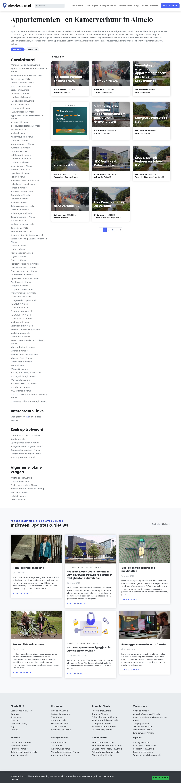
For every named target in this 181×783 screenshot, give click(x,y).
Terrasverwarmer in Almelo (24, 271)
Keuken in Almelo (19, 133)
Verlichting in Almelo (21, 336)
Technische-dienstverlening (84, 567)
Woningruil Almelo (141, 742)
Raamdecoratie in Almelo (23, 191)
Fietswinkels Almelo (60, 714)
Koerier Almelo (18, 439)
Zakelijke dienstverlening (82, 643)
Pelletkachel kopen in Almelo (25, 180)
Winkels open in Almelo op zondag (27, 488)
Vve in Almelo (17, 365)
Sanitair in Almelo (19, 202)
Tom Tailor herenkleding (28, 568)
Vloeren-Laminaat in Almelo (24, 354)
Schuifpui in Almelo (20, 209)
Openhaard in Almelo (21, 173)
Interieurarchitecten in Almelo (25, 125)
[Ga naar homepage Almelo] (16, 5)
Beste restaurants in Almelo (24, 485)
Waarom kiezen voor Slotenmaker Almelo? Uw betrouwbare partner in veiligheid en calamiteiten (89, 575)
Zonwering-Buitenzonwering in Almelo (29, 401)
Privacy (14, 729)
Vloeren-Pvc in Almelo (21, 358)
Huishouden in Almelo (21, 104)
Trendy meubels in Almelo (23, 293)
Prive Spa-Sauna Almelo (144, 745)
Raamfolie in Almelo (20, 195)
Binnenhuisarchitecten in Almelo (26, 75)
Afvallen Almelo (58, 726)
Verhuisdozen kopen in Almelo (25, 329)
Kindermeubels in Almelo (23, 136)
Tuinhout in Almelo (19, 303)
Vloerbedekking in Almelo (23, 347)
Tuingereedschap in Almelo (24, 300)
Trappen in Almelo (20, 285)
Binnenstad (32, 49)
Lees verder (21, 593)
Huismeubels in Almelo (21, 108)
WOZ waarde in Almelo (22, 390)
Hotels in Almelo (18, 496)
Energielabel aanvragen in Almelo (27, 446)
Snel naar (76, 5)
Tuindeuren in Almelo (21, 296)
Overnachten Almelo (143, 726)
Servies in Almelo (19, 220)
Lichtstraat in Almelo (21, 158)
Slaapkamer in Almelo (21, 231)
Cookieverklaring (19, 723)
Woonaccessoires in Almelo (24, 383)
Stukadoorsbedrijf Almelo (104, 726)
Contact (154, 5)
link (27, 416)
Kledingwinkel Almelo (61, 748)
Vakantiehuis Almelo (142, 729)
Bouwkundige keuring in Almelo (25, 450)
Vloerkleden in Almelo (21, 361)
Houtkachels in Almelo (21, 97)
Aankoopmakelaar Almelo (23, 457)
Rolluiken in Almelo (20, 198)
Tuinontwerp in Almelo (21, 318)
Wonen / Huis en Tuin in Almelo (25, 65)
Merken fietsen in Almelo (28, 644)
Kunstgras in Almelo (20, 147)
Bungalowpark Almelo (143, 733)
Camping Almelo (141, 723)
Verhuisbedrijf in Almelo (22, 325)
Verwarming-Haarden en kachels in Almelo (28, 342)
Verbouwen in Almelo (21, 322)
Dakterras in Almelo (20, 79)
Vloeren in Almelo (19, 350)
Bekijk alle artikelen (160, 524)
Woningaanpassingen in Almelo (26, 372)
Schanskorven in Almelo (22, 206)
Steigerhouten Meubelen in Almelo (27, 235)
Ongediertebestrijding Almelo (147, 755)
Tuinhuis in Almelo (19, 307)
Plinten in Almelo (19, 187)
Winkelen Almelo (141, 710)
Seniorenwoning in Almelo (23, 217)
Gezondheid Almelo (60, 723)
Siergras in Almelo (19, 228)
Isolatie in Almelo (19, 129)
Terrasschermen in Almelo (23, 267)
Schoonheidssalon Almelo (104, 717)
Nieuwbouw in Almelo (21, 169)
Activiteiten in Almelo (21, 481)
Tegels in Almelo (18, 256)
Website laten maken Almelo (65, 752)
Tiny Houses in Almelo (21, 282)
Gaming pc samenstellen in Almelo (143, 644)
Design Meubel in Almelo (22, 82)
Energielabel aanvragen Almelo (26, 453)
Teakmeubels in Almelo (22, 253)
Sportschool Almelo (60, 755)
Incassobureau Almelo (143, 748)
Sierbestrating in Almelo (22, 224)
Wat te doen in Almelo (21, 477)
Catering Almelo (100, 714)
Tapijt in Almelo (18, 249)
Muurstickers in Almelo (22, 166)
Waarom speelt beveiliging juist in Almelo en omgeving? (89, 649)
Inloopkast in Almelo (20, 122)
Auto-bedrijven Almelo (103, 742)
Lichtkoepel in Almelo (21, 155)
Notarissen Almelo (19, 745)
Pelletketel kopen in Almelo (24, 184)
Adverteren (170, 6)
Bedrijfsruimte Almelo (143, 752)
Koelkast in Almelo (19, 140)
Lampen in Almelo (19, 151)
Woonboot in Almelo (20, 387)
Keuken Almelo (58, 742)
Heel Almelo (18, 49)
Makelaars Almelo (19, 755)
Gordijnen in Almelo (20, 93)
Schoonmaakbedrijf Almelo (24, 752)
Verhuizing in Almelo (20, 333)
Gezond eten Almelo (61, 729)
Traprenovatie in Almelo (22, 289)
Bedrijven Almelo (108, 5)
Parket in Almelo (19, 176)
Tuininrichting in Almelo (22, 311)
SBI (88, 5)
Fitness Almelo (18, 499)
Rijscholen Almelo (59, 710)
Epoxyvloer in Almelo (21, 86)
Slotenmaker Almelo (102, 755)
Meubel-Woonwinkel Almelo (146, 714)
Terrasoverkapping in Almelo (25, 263)
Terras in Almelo (18, 260)
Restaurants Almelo (101, 710)
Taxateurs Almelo (19, 748)
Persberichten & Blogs (129, 5)
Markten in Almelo (19, 492)
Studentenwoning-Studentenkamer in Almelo (29, 240)
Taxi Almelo (56, 717)
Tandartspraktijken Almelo (105, 720)
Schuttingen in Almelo (21, 213)
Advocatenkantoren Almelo (105, 752)
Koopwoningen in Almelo (22, 144)
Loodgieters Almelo (101, 723)
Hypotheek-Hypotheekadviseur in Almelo (27, 117)
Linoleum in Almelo (20, 162)
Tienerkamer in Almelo (22, 274)
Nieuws (144, 5)
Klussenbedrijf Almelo (21, 742)
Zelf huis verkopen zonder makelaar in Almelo (29, 396)
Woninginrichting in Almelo (23, 376)
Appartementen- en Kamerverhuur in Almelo (29, 70)
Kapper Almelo (58, 720)
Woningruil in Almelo (20, 380)
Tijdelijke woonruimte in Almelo (25, 278)
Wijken (95, 5)
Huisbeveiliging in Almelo (22, 100)
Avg (12, 726)
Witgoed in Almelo (19, 369)
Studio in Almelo (18, 245)
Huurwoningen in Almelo (22, 111)
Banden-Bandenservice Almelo (107, 748)
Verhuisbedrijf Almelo (102, 729)
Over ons (15, 720)
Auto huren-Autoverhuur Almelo (107, 745)
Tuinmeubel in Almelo (21, 314)
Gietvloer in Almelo (20, 90)
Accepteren (160, 778)
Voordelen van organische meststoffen (138, 569)
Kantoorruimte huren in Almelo (26, 435)
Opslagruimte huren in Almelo (25, 442)
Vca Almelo (56, 745)
